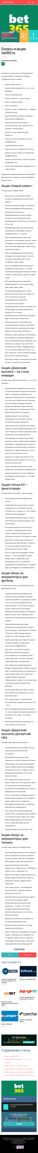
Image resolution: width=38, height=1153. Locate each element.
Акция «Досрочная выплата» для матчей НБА (19, 1072)
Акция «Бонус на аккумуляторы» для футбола (19, 1069)
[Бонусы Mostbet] (9, 1016)
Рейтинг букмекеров (7, 46)
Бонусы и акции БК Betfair (26, 1020)
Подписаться (29, 1042)
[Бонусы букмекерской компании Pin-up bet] (28, 991)
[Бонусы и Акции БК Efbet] (28, 971)
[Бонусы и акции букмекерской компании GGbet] (9, 993)
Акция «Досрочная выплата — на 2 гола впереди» (17, 1060)
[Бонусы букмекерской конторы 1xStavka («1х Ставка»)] (9, 971)
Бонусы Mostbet (6, 1024)
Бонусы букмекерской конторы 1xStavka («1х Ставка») (8, 980)
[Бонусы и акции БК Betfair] (28, 1014)
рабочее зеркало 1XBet (19, 1142)
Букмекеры (6, 38)
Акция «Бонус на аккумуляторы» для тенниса (19, 1075)
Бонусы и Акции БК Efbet (28, 979)
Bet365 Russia (9, 1098)
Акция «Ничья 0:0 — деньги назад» (16, 1066)
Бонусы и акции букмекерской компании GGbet (9, 1003)
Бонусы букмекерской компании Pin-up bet (27, 998)
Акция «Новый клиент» (12, 1056)
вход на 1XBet (19, 1143)
